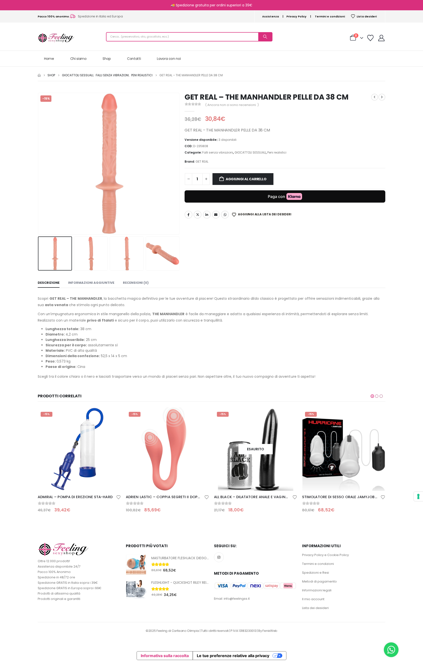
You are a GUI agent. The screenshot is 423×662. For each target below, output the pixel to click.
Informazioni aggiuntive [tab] (91, 282)
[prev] (374, 97)
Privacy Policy (296, 16)
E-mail (216, 215)
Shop (107, 58)
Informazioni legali (316, 590)
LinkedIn (207, 215)
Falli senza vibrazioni (217, 152)
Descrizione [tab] (48, 282)
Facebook (188, 215)
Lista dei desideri (315, 608)
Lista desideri (367, 16)
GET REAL (202, 161)
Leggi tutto (289, 415)
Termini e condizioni (330, 16)
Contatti (134, 58)
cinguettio (197, 215)
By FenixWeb (267, 630)
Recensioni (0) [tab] (136, 282)
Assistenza (270, 16)
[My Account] (381, 38)
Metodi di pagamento (319, 581)
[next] (381, 97)
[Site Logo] (56, 38)
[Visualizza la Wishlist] (370, 38)
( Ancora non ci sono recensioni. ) (232, 105)
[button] (39, 163)
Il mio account (313, 599)
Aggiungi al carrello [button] (112, 415)
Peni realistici (276, 152)
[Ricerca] (265, 37)
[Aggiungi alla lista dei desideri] (118, 497)
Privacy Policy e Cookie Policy (325, 555)
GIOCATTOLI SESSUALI (250, 152)
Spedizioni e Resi (315, 572)
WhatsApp (225, 215)
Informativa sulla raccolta (165, 655)
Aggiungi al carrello (246, 179)
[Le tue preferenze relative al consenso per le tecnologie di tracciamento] (418, 496)
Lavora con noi (169, 58)
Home (49, 58)
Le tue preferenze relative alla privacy (233, 655)
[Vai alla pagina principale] (39, 75)
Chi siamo (78, 58)
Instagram (219, 557)
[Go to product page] (136, 564)
